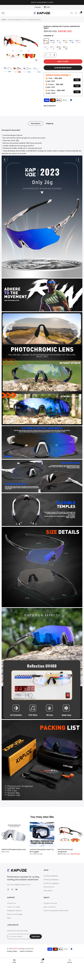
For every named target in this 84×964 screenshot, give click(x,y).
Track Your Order (13, 907)
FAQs (9, 918)
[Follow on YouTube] (16, 889)
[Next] (80, 834)
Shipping (49, 123)
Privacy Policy (12, 951)
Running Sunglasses (51, 879)
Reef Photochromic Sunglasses (65, 850)
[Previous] (3, 834)
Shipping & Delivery (14, 910)
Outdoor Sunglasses (51, 883)
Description (35, 123)
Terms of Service (26, 951)
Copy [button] (77, 80)
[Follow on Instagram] (12, 889)
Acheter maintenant (63, 68)
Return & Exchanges (14, 914)
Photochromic (49, 887)
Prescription (48, 891)
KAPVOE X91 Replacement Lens (14, 849)
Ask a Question (50, 106)
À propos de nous (50, 903)
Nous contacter (50, 907)
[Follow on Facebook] (8, 889)
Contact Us (11, 903)
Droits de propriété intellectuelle (56, 910)
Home (4, 19)
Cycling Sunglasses (51, 876)
